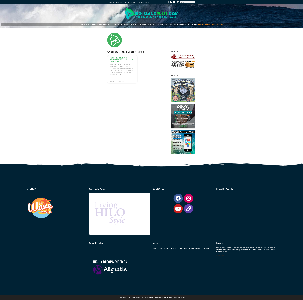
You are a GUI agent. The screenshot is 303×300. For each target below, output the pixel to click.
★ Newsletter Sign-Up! (143, 2)
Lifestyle (163, 24)
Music (155, 24)
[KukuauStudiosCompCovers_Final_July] (183, 102)
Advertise (174, 248)
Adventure (183, 24)
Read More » (113, 77)
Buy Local (145, 24)
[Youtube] (174, 2)
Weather (194, 24)
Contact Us (205, 248)
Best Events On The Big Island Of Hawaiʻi (95, 24)
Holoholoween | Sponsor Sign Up (210, 24)
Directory (116, 24)
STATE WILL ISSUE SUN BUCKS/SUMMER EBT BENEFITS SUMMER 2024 (121, 60)
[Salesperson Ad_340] (183, 128)
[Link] (178, 2)
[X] (183, 70)
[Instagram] (168, 2)
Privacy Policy (183, 248)
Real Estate (174, 24)
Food (137, 24)
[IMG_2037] (183, 154)
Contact (133, 2)
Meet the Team (119, 2)
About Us (111, 2)
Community (128, 24)
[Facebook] (171, 2)
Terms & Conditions (194, 248)
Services (127, 2)
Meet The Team (164, 248)
